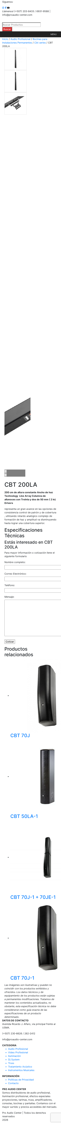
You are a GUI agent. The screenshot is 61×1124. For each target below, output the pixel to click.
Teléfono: (9, 585)
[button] (53, 34)
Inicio (5, 39)
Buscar (7, 29)
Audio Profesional (20, 39)
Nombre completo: (14, 562)
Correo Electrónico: (15, 573)
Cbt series (40, 42)
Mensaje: (9, 596)
